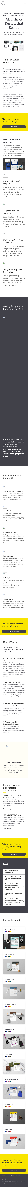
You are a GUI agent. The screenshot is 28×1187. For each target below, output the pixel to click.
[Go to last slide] (4, 164)
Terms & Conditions (16, 1175)
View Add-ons (7, 828)
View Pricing (14, 126)
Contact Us (14, 854)
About (3, 1175)
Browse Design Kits (14, 631)
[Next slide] (23, 164)
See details (14, 776)
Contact (8, 1175)
